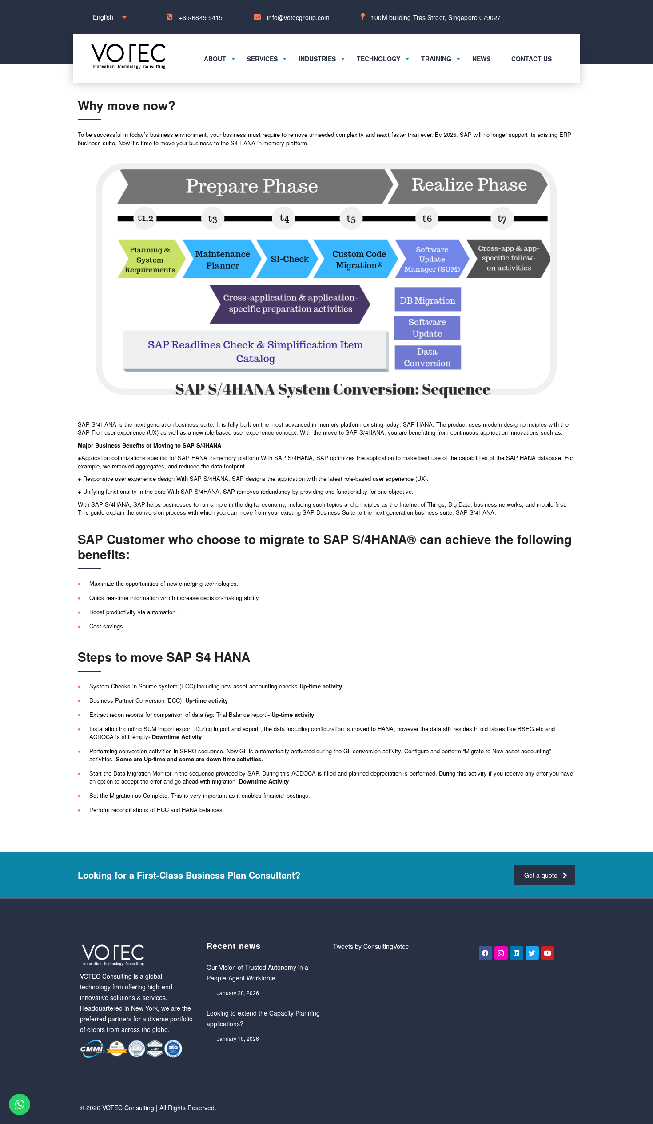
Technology (378, 58)
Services (262, 58)
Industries (317, 58)
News (481, 58)
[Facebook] (485, 953)
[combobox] (107, 17)
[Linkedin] (516, 953)
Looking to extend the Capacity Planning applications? (263, 1018)
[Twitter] (532, 953)
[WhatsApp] (19, 1104)
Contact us (531, 58)
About (215, 58)
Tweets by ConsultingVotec (371, 946)
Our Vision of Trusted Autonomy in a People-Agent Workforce (257, 972)
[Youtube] (547, 953)
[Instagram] (501, 953)
